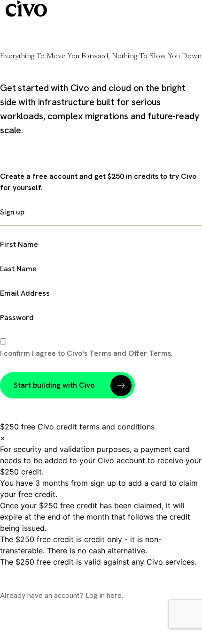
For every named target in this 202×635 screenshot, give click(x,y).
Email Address (25, 293)
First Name (19, 244)
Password (17, 317)
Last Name (18, 269)
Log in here (103, 595)
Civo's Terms (90, 353)
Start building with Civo (54, 385)
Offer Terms (149, 353)
